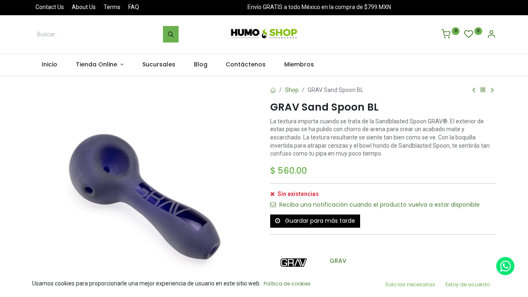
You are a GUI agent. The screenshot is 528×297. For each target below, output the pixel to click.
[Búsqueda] (171, 34)
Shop (292, 90)
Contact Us (49, 7)
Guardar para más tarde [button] (319, 221)
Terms (112, 7)
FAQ (133, 7)
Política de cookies (287, 283)
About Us (84, 7)
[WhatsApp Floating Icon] (505, 266)
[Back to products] (483, 90)
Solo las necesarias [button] (410, 284)
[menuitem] (49, 64)
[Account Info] (491, 35)
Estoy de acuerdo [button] (468, 284)
